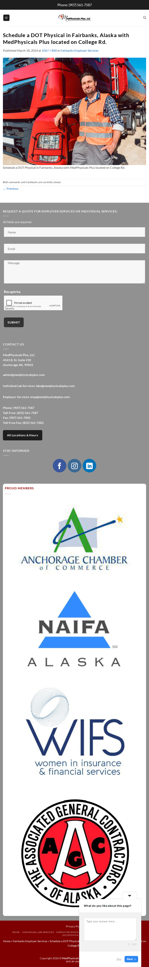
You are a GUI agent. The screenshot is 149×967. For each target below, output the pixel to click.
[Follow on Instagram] (74, 465)
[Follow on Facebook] (59, 465)
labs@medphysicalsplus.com (55, 386)
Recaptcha (12, 292)
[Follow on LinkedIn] (89, 465)
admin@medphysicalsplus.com (24, 375)
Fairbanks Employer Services (80, 50)
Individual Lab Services (38, 932)
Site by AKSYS (74, 961)
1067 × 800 (49, 50)
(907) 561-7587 (80, 5)
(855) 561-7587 (27, 413)
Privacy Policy (74, 926)
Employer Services (69, 932)
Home (16, 932)
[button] (6, 18)
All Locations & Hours (22, 435)
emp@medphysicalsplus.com (50, 397)
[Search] (144, 17)
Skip (118, 959)
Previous (10, 188)
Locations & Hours (75, 935)
